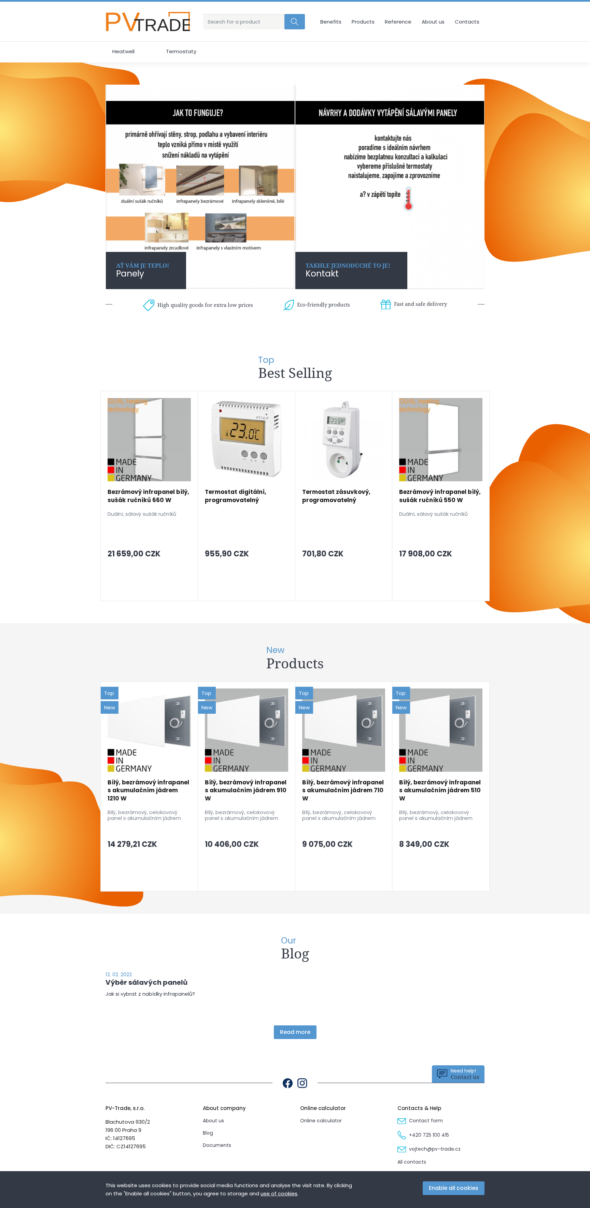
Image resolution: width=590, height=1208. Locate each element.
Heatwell (123, 51)
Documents (217, 1145)
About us (433, 21)
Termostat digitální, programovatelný (235, 496)
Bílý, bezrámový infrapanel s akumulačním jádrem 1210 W (148, 790)
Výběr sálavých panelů (146, 982)
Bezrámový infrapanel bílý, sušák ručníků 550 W (440, 496)
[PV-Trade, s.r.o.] (148, 21)
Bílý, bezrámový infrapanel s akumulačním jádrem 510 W (440, 790)
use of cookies (279, 1193)
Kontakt (348, 270)
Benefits (330, 21)
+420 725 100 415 (428, 1135)
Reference (398, 21)
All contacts (411, 1162)
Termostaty (181, 51)
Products (363, 21)
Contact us (465, 1074)
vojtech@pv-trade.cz (434, 1149)
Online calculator (321, 1120)
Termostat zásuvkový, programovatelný (336, 496)
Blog (208, 1132)
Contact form (425, 1120)
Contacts (467, 21)
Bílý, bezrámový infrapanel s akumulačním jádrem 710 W (343, 790)
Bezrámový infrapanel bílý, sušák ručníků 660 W (148, 496)
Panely (142, 270)
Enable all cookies (453, 1188)
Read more (295, 1032)
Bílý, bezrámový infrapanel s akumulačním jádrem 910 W (245, 790)
